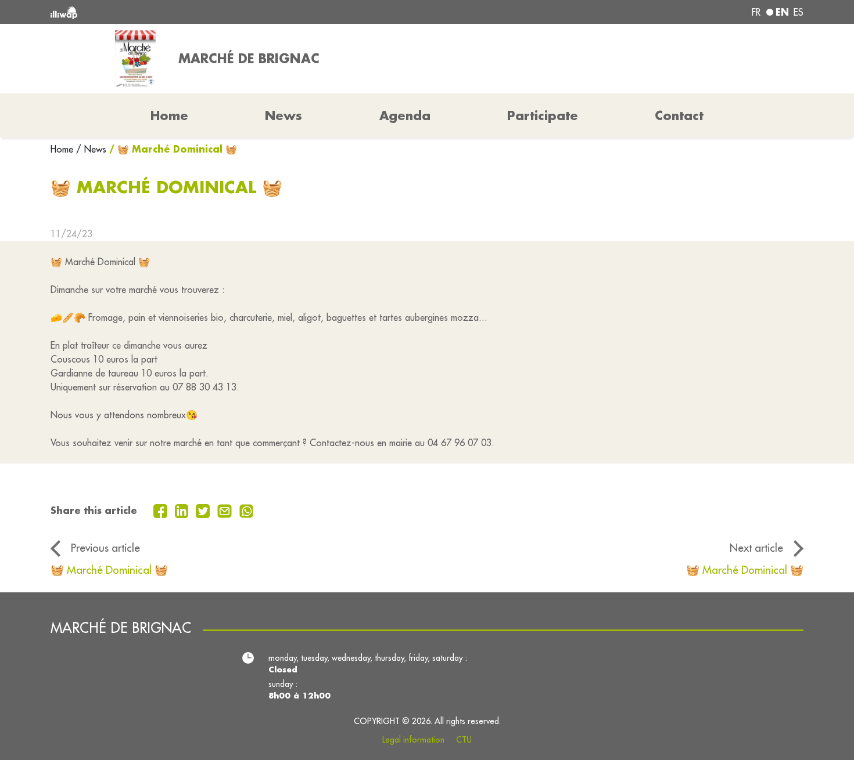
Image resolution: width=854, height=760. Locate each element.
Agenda (404, 115)
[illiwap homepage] (203, 12)
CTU (464, 739)
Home (63, 149)
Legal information (413, 739)
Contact (679, 115)
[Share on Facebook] (162, 510)
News (283, 115)
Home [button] (169, 115)
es (798, 12)
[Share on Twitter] (204, 510)
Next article (756, 548)
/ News (91, 149)
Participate (542, 115)
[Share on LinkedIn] (183, 510)
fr (756, 12)
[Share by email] (226, 510)
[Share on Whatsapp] (246, 510)
